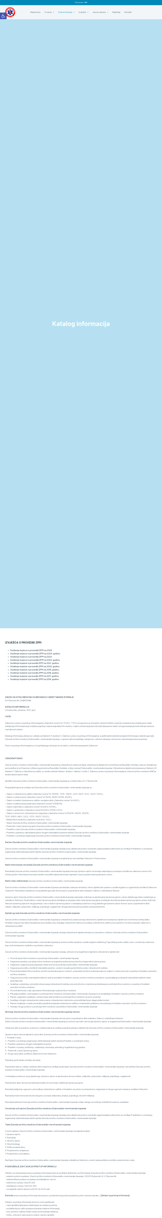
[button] (53, 12)
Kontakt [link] (128, 12)
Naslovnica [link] (35, 12)
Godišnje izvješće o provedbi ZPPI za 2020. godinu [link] (35, 666)
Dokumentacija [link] (65, 12)
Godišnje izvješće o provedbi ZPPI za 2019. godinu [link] (34, 669)
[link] (3, 16)
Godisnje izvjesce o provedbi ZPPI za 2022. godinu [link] (35, 660)
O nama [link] (48, 12)
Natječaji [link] (116, 12)
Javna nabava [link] (99, 12)
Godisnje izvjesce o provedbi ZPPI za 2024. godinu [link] (35, 653)
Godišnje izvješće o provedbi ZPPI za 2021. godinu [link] (34, 663)
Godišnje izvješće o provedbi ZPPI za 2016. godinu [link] (34, 679)
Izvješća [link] (82, 12)
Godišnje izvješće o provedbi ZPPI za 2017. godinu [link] (34, 676)
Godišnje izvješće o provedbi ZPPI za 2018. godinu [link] (34, 673)
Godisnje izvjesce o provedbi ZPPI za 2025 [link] (31, 650)
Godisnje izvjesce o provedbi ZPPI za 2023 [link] (31, 656)
